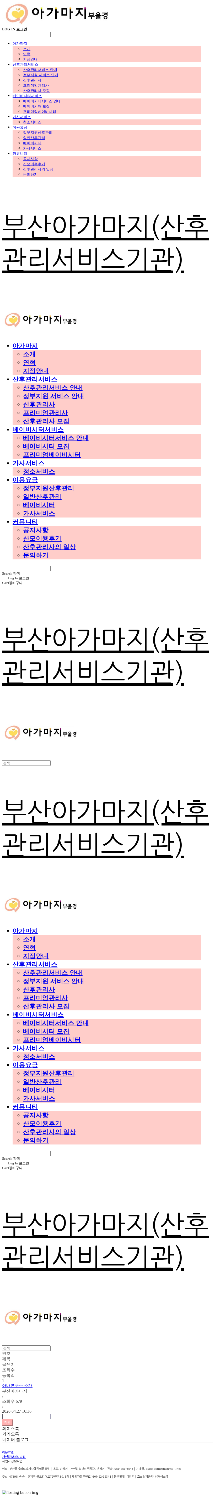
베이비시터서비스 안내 (42, 100)
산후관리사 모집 (36, 90)
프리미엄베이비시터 (39, 111)
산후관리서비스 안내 (40, 69)
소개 (26, 48)
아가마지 (20, 43)
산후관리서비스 (25, 64)
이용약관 (8, 1452)
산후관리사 (32, 80)
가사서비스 (22, 116)
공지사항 (30, 158)
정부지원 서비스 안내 (40, 74)
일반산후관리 (34, 137)
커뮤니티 (20, 153)
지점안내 (30, 59)
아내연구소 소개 (17, 1385)
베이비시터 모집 (36, 106)
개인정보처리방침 (14, 1456)
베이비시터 (32, 142)
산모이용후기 (34, 163)
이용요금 (20, 127)
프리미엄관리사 (36, 85)
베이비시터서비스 (27, 95)
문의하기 (30, 174)
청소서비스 (32, 121)
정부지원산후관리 (37, 132)
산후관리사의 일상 (38, 169)
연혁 (26, 53)
